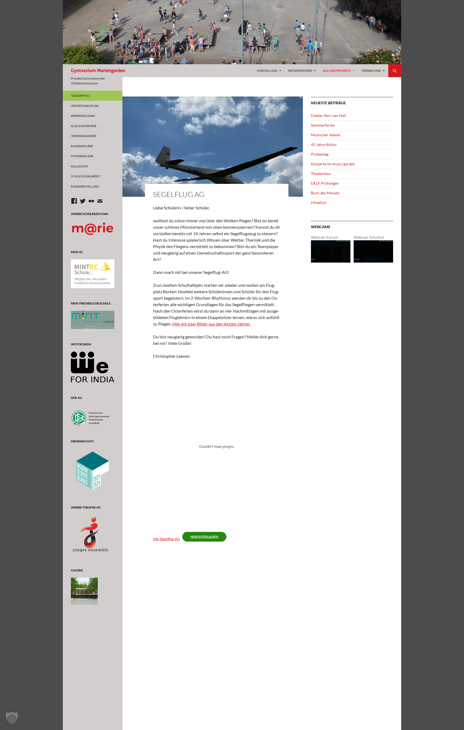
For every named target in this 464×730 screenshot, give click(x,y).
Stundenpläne (82, 156)
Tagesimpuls (80, 95)
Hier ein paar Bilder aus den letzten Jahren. (211, 323)
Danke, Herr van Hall (328, 115)
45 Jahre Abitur (324, 144)
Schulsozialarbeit (85, 176)
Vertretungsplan (85, 106)
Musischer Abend (325, 135)
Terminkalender (83, 136)
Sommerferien (323, 125)
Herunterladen (204, 537)
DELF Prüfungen (325, 183)
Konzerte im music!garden (333, 164)
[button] (12, 718)
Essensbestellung (85, 186)
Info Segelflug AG (166, 539)
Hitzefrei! (319, 202)
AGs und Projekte (337, 70)
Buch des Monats (325, 193)
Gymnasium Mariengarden (98, 70)
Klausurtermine (83, 126)
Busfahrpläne (82, 146)
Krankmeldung (83, 115)
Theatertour (321, 173)
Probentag (319, 154)
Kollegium (79, 166)
